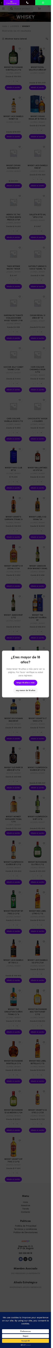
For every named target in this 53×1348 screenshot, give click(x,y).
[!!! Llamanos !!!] (27, 2)
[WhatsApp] (43, 2)
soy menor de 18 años (25, 690)
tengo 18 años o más (25, 683)
